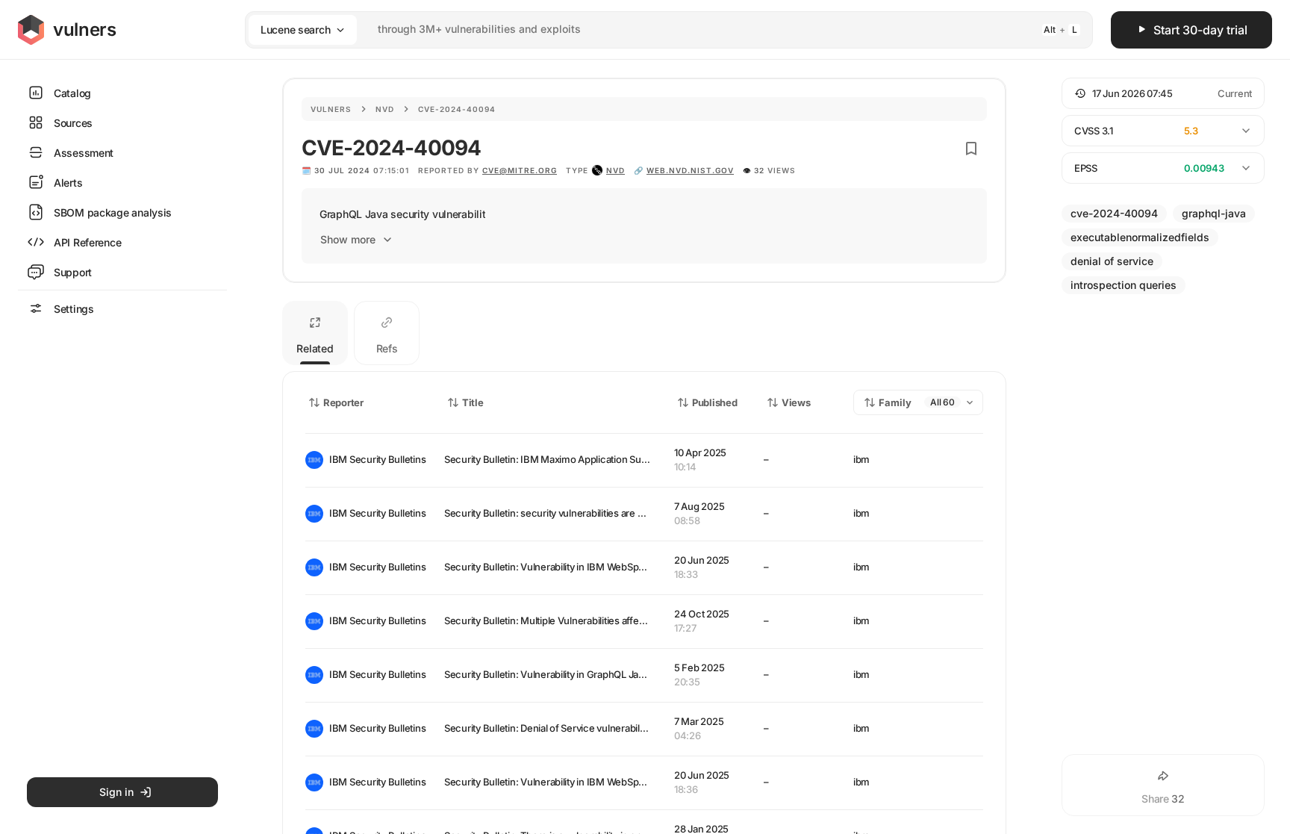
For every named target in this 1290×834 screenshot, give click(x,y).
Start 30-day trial (1200, 29)
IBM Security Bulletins (374, 459)
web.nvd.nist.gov (690, 170)
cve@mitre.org (519, 170)
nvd (615, 170)
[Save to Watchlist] (971, 148)
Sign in (116, 791)
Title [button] (473, 402)
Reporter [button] (343, 402)
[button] (1163, 93)
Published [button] (714, 402)
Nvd (385, 109)
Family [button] (895, 402)
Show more (348, 239)
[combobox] (649, 29)
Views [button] (796, 402)
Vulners (331, 109)
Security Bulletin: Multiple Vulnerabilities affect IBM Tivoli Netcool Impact (603, 620)
